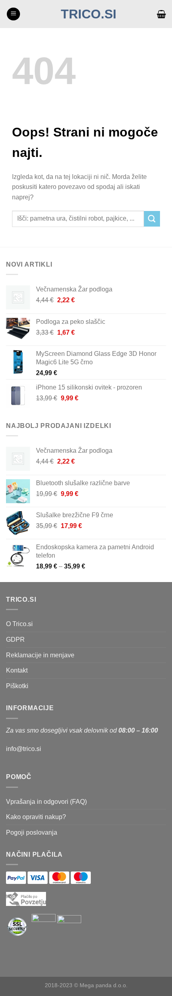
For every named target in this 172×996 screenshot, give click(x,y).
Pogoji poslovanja (31, 832)
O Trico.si (19, 623)
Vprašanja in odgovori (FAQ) (46, 801)
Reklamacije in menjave (40, 655)
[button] (13, 14)
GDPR (15, 639)
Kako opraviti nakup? (36, 816)
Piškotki (17, 686)
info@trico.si (23, 748)
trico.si (88, 14)
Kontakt (17, 670)
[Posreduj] (152, 219)
